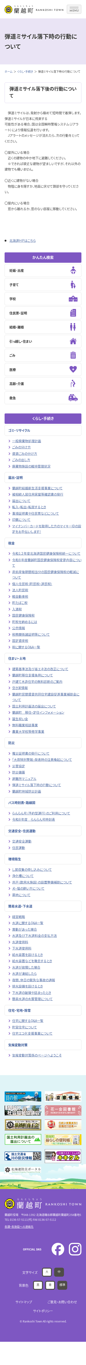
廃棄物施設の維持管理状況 (31, 466)
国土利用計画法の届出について (34, 706)
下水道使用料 (21, 948)
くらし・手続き (25, 71)
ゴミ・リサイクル (19, 430)
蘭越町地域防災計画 (26, 791)
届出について (21, 500)
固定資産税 (20, 640)
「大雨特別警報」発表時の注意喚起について (42, 759)
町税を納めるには (24, 621)
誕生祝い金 (20, 718)
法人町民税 (20, 590)
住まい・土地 (17, 658)
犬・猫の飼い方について (28, 888)
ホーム (8, 71)
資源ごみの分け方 (24, 453)
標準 (62, 1284)
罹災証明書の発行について (31, 753)
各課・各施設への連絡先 (19, 1227)
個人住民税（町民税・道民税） (32, 583)
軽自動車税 (20, 596)
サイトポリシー (43, 1310)
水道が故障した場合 (26, 967)
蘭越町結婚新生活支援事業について (37, 488)
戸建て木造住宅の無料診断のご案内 (37, 681)
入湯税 (17, 609)
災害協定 (18, 766)
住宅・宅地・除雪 (19, 1010)
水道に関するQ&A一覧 (27, 923)
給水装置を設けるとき (27, 954)
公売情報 (18, 628)
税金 (11, 543)
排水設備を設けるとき (27, 986)
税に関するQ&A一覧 (26, 647)
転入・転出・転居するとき (29, 507)
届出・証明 (15, 477)
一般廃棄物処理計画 (26, 441)
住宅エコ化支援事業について (32, 1033)
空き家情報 (20, 687)
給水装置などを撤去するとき (32, 960)
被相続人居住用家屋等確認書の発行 (37, 494)
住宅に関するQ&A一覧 (27, 1020)
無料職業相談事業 (25, 725)
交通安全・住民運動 (22, 830)
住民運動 (18, 847)
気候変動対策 (18, 1044)
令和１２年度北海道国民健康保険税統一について (46, 553)
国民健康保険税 (23, 615)
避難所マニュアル (24, 778)
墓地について (21, 894)
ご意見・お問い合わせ (62, 1301)
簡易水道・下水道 (20, 906)
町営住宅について (24, 1027)
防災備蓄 (18, 772)
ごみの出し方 (21, 459)
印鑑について (21, 519)
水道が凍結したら (24, 973)
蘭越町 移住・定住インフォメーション (38, 712)
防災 (11, 742)
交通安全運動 (21, 841)
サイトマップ (23, 1301)
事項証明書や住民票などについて (35, 513)
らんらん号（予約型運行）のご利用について (41, 813)
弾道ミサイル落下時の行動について (36, 784)
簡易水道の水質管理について (32, 998)
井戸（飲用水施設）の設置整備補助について (42, 882)
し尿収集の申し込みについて (32, 869)
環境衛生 (14, 859)
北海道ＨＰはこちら (22, 240)
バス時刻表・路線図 (21, 802)
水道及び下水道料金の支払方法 (34, 935)
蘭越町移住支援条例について (32, 675)
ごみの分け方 (21, 447)
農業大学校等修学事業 (28, 731)
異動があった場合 (24, 929)
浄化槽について (23, 875)
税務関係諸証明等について (31, 634)
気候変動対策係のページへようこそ (37, 1055)
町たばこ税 (20, 602)
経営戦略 (18, 916)
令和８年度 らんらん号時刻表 (33, 819)
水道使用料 (20, 942)
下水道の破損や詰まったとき (31, 992)
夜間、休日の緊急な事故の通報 (33, 980)
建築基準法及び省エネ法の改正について (40, 669)
